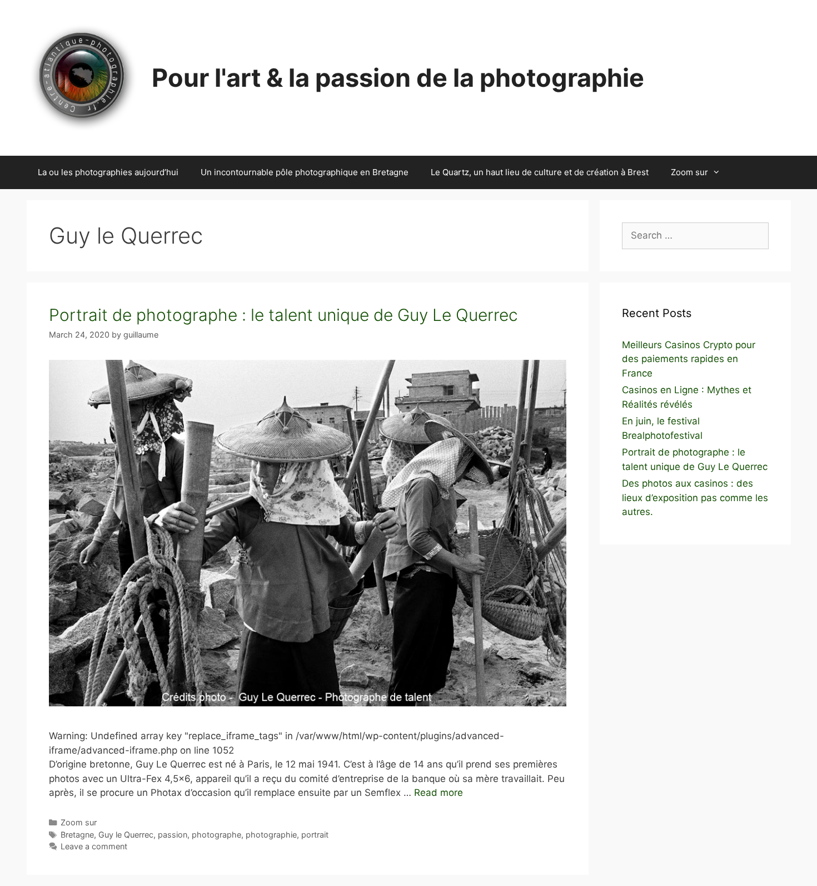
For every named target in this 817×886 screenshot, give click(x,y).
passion (172, 834)
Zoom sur (689, 172)
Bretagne (77, 834)
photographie (271, 834)
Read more (438, 792)
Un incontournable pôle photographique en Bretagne (305, 172)
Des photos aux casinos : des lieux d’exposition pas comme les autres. (695, 497)
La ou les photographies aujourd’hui (108, 172)
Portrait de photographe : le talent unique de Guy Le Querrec (283, 315)
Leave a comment (94, 846)
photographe (216, 834)
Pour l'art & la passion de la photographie (398, 77)
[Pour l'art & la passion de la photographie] (82, 77)
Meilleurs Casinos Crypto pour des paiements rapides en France (688, 359)
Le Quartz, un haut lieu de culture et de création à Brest (540, 172)
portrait (314, 834)
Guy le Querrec (125, 834)
